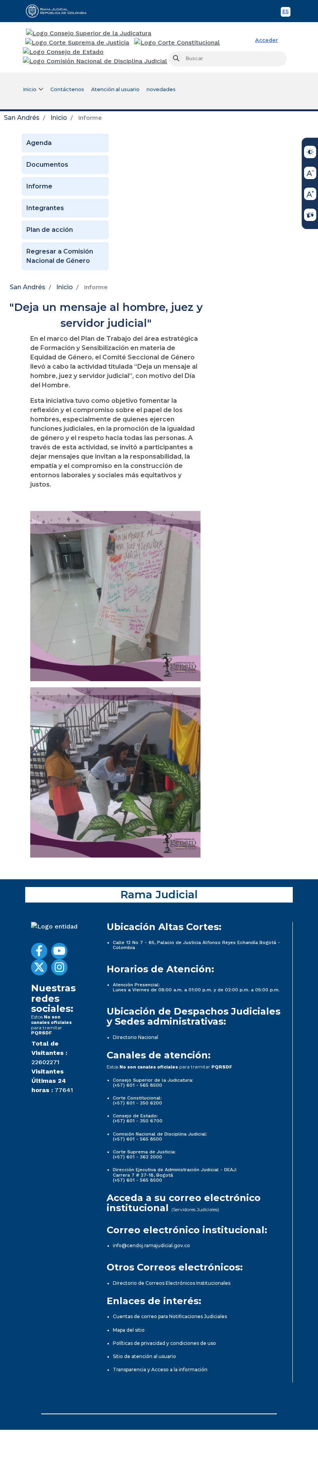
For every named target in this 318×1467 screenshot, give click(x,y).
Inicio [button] (29, 89)
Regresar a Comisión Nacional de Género (59, 256)
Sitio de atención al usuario (144, 1356)
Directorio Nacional (135, 1037)
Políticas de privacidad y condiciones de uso (164, 1343)
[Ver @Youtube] (59, 951)
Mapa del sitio (129, 1330)
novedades (161, 89)
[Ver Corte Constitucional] (177, 42)
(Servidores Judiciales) (195, 1209)
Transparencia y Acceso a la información (160, 1369)
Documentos (47, 164)
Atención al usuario (115, 89)
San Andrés (22, 117)
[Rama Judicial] (59, 11)
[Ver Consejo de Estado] (63, 52)
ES (286, 13)
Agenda (39, 143)
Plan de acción (49, 229)
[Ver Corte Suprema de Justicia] (77, 42)
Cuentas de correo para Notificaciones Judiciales (170, 1316)
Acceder (266, 40)
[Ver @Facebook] (39, 951)
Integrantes (45, 208)
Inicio (58, 117)
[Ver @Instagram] (59, 967)
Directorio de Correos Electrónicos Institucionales (171, 1283)
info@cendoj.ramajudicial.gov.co (151, 1245)
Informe (39, 186)
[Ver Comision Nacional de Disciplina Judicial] (95, 61)
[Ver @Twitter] (39, 967)
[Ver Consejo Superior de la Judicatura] (88, 33)
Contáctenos (67, 89)
